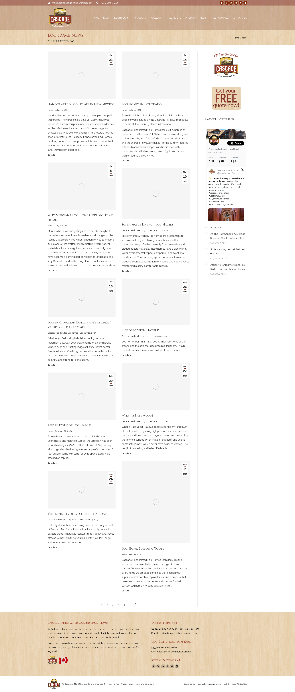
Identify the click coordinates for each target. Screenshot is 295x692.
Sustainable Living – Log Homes (147, 224)
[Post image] (206, 233)
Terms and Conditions (144, 684)
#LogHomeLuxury (216, 196)
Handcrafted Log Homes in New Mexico (81, 104)
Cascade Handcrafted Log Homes (137, 230)
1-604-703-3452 (109, 2)
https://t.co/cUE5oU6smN (220, 204)
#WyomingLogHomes (218, 199)
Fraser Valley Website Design (209, 684)
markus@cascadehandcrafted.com (71, 2)
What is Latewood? (137, 415)
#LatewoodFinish (216, 202)
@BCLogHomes (215, 152)
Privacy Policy (126, 684)
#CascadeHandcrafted (218, 193)
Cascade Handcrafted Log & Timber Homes (226, 149)
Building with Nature (140, 330)
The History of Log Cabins (69, 425)
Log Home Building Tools (143, 549)
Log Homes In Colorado (142, 104)
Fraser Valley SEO (239, 684)
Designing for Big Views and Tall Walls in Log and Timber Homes (227, 267)
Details (51, 155)
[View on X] (242, 170)
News (50, 110)
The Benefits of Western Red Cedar (77, 514)
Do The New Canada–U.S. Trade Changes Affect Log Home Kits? (227, 236)
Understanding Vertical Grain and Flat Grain (228, 251)
